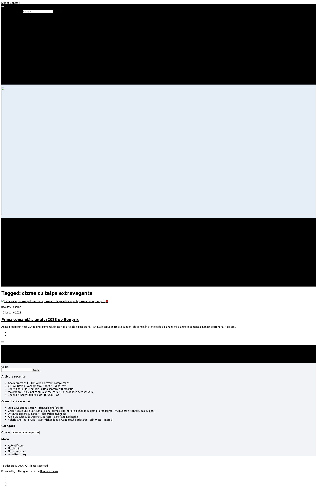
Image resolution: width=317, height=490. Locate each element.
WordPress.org (17, 454)
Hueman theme (49, 471)
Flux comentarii (17, 451)
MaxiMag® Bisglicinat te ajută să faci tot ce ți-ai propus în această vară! (50, 391)
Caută (4, 366)
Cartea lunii (21, 35)
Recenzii (19, 20)
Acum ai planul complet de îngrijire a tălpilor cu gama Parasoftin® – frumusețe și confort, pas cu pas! (94, 410)
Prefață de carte (17, 17)
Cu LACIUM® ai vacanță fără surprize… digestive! (37, 385)
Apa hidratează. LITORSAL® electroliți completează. (39, 382)
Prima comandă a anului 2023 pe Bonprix (40, 319)
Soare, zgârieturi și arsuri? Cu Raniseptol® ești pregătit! (40, 388)
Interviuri (20, 32)
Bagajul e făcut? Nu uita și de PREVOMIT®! (33, 394)
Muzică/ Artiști (23, 77)
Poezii (18, 29)
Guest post (21, 62)
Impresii (12, 65)
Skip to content (10, 2)
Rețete (12, 50)
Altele (11, 53)
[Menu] (2, 6)
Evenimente (21, 80)
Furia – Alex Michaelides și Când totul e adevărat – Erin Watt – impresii (71, 419)
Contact (13, 83)
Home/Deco (22, 56)
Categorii (6, 432)
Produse (19, 71)
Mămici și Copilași (18, 41)
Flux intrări (14, 448)
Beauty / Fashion (18, 47)
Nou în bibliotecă (25, 26)
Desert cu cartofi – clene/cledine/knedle (39, 407)
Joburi (18, 44)
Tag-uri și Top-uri (25, 38)
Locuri (18, 74)
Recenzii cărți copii (26, 23)
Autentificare (15, 445)
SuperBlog (21, 59)
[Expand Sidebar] (2, 341)
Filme (18, 68)
